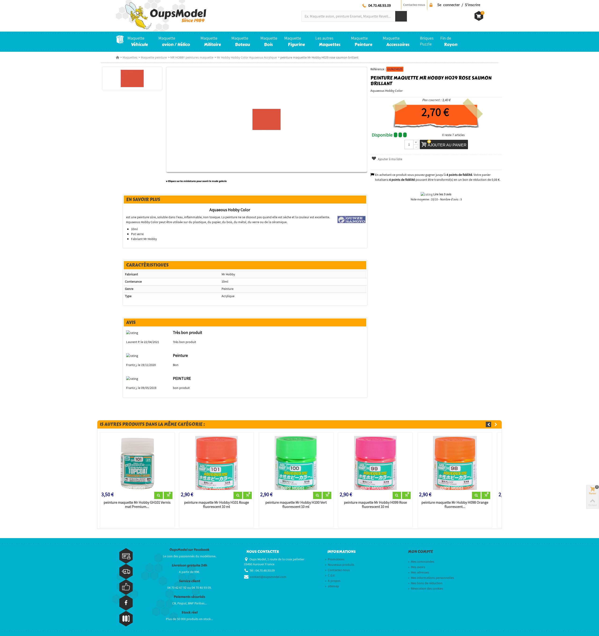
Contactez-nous (414, 5)
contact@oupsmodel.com (268, 577)
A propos (332, 581)
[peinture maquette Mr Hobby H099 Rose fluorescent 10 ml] (375, 463)
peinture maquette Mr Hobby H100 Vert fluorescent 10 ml (296, 504)
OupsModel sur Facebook (189, 549)
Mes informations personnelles (431, 578)
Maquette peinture (154, 57)
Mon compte (420, 551)
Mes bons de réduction (425, 583)
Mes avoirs (416, 567)
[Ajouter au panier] (168, 495)
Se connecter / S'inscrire (458, 4)
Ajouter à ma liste (389, 159)
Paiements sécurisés (189, 596)
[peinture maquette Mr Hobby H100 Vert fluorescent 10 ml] (296, 463)
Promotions (334, 559)
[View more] (158, 495)
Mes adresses (418, 572)
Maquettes (130, 57)
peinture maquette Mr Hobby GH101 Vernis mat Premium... (137, 504)
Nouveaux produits (339, 564)
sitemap (332, 586)
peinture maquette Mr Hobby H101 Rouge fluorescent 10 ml (216, 504)
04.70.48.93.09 (379, 5)
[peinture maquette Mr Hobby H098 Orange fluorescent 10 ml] (455, 463)
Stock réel (189, 612)
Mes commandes (421, 561)
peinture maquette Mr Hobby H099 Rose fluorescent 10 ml (375, 504)
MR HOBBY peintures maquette (191, 57)
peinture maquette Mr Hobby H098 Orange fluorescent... (454, 504)
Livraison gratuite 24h (189, 565)
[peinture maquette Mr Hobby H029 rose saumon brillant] (132, 78)
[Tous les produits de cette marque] (351, 219)
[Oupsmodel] (161, 15)
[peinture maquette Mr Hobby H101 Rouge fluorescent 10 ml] (216, 463)
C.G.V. (330, 575)
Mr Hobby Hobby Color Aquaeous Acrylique (247, 57)
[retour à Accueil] (117, 57)
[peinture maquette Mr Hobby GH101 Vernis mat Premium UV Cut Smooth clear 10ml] (137, 463)
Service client (189, 581)
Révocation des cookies (425, 588)
